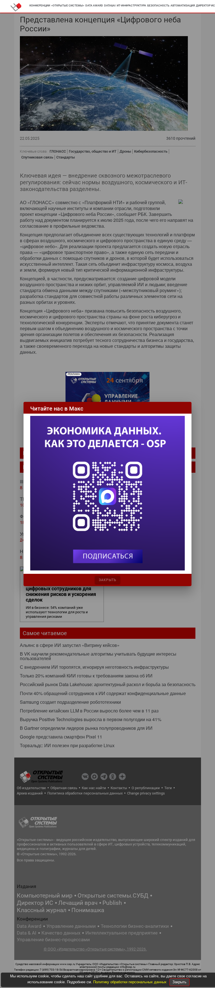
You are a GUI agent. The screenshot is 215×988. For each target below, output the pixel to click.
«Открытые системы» (67, 5)
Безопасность (158, 5)
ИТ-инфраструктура (131, 5)
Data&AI (110, 5)
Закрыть (179, 982)
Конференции (39, 5)
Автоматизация (182, 5)
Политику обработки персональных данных (130, 982)
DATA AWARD (94, 5)
